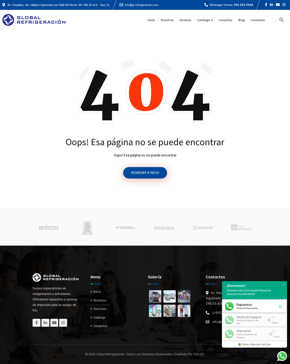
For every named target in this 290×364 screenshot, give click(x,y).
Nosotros (167, 20)
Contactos (258, 20)
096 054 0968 (243, 5)
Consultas (225, 20)
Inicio (151, 20)
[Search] (281, 20)
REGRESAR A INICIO (145, 173)
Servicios (185, 20)
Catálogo (99, 317)
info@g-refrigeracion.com (141, 5)
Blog (241, 20)
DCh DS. (199, 354)
